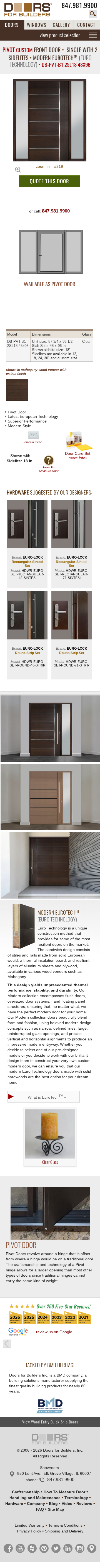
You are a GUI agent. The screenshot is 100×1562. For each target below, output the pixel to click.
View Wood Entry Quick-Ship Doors (50, 1422)
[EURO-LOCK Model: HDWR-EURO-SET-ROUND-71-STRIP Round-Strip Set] (71, 616)
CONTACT (86, 25)
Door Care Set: (78, 455)
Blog (53, 1503)
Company (36, 1503)
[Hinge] (50, 1238)
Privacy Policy (29, 1531)
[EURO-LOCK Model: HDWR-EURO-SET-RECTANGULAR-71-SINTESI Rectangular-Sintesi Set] (71, 524)
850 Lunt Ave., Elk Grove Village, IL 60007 (54, 1473)
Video (67, 1503)
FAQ (40, 1509)
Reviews (84, 1503)
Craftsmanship (26, 1492)
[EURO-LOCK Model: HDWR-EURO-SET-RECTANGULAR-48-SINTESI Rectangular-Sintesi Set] (27, 524)
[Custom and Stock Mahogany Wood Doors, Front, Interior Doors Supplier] (31, 9)
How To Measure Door (64, 1492)
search (93, 14)
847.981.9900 (79, 5)
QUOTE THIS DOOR (49, 181)
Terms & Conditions (65, 1525)
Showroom (49, 1467)
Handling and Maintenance (35, 1497)
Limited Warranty (29, 1525)
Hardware (14, 1503)
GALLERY (61, 25)
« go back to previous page (7, 1344)
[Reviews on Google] (18, 1332)
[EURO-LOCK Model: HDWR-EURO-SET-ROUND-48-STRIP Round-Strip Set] (27, 616)
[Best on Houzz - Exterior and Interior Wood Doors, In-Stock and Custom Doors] (50, 1323)
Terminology (76, 1497)
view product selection (60, 35)
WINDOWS (36, 25)
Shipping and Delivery (64, 1531)
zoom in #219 (49, 166)
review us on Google (54, 1332)
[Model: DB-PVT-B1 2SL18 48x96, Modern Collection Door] (49, 120)
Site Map (56, 1509)
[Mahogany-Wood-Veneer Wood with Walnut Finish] (22, 390)
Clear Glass (50, 1162)
